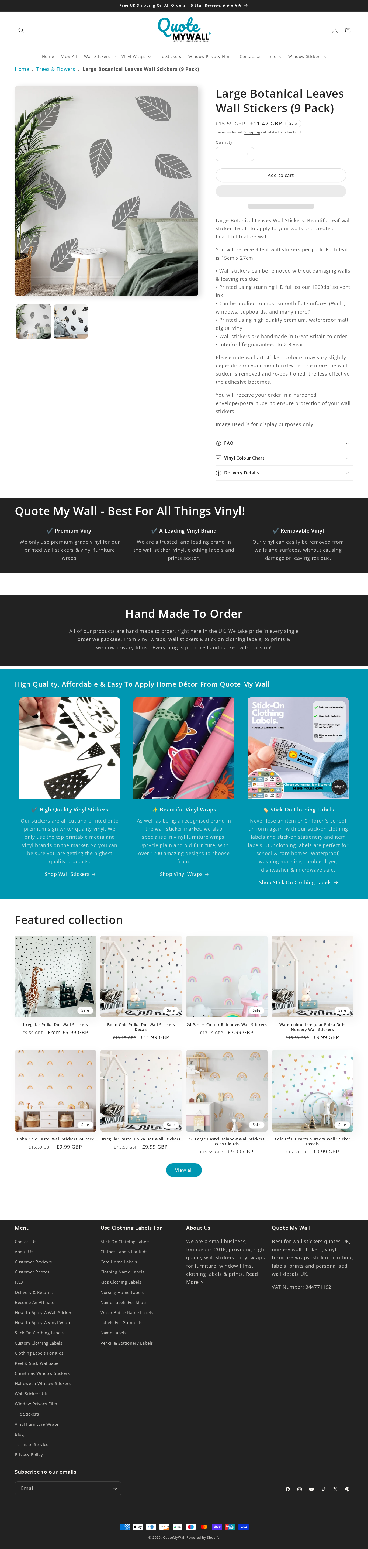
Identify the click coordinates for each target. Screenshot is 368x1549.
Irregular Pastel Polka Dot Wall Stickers (141, 1139)
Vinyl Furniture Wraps (37, 1424)
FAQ (19, 1282)
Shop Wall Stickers (67, 874)
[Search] (21, 30)
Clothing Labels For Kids (39, 1353)
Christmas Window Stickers (42, 1373)
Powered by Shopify (203, 1537)
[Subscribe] (114, 1488)
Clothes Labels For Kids (123, 1252)
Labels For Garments (121, 1322)
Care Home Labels (118, 1262)
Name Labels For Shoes (124, 1302)
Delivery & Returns (34, 1292)
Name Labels (113, 1333)
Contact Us (26, 1242)
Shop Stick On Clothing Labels (295, 882)
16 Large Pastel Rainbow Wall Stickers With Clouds (227, 1141)
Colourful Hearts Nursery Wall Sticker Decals (312, 1141)
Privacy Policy (29, 1454)
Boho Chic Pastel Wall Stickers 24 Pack (55, 1139)
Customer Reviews (33, 1262)
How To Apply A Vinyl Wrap (42, 1322)
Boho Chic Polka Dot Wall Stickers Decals (141, 1027)
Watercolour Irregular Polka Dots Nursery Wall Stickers (312, 1027)
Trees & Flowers (55, 69)
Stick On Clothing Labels (39, 1333)
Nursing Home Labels (122, 1292)
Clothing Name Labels (122, 1272)
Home (22, 69)
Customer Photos (32, 1272)
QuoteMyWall (174, 1537)
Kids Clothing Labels (120, 1282)
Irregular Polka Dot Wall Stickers (55, 1024)
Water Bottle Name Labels (126, 1312)
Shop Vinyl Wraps (181, 874)
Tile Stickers (27, 1414)
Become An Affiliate (34, 1302)
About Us (24, 1252)
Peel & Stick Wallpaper (37, 1363)
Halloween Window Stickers (43, 1383)
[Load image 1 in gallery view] (33, 321)
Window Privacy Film (36, 1404)
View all (184, 1170)
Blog (19, 1434)
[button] (281, 192)
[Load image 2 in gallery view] (71, 321)
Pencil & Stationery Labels (126, 1343)
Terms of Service (31, 1444)
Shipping (252, 132)
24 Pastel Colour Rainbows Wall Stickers (227, 1024)
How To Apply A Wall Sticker (43, 1312)
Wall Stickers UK (31, 1394)
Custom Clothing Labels (39, 1343)
